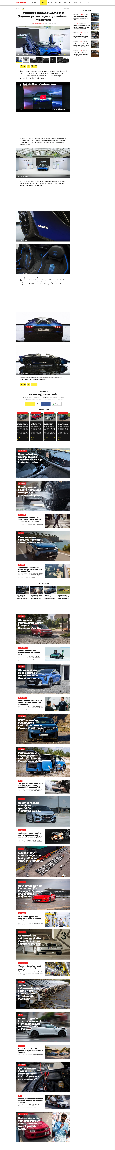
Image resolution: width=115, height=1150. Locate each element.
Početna (18, 8)
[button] (96, 2)
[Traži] (89, 2)
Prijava (46, 404)
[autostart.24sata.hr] (21, 3)
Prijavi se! (30, 404)
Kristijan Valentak (38, 23)
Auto (23, 8)
